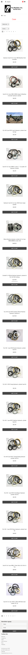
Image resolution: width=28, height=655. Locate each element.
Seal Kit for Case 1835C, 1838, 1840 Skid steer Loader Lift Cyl (14, 602)
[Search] (6, 1)
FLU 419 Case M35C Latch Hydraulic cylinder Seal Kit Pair (14, 131)
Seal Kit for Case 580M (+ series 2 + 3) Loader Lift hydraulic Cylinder (14, 167)
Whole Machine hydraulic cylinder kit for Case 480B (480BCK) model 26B (15, 239)
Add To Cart (14, 67)
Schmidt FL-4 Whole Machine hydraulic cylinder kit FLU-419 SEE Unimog (15, 276)
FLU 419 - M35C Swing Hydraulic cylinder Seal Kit (14, 384)
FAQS (2, 639)
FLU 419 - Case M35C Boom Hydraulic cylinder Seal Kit (14, 529)
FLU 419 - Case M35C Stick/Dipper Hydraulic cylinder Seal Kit (14, 493)
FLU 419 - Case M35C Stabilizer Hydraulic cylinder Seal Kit (14, 421)
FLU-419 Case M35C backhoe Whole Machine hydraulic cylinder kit (14, 312)
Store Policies (4, 641)
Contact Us (3, 638)
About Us (3, 636)
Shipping (3, 644)
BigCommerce (9, 653)
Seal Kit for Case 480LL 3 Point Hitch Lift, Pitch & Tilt (14, 566)
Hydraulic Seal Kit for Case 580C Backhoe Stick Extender (14, 58)
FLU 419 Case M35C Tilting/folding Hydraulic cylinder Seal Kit (14, 457)
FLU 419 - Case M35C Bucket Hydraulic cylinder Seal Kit (14, 348)
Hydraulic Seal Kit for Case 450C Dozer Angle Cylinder (14, 203)
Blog (2, 642)
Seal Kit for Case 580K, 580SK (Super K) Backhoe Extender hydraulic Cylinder (14, 94)
